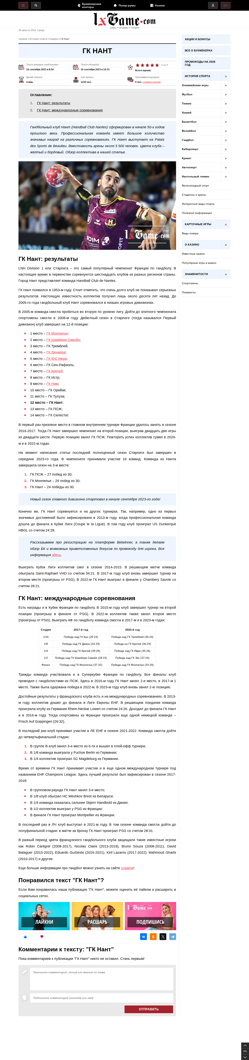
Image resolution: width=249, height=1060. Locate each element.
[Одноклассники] (153, 936)
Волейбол (189, 130)
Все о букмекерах (198, 50)
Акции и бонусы (197, 39)
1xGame (22, 39)
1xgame (127, 868)
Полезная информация (197, 212)
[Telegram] (172, 936)
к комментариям (151, 82)
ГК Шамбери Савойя (63, 340)
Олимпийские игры (195, 85)
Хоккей (186, 112)
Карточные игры (198, 224)
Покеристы (189, 292)
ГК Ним (52, 384)
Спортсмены (190, 283)
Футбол (187, 94)
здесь (56, 555)
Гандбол (54, 39)
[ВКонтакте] (143, 936)
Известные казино (193, 253)
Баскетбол (189, 121)
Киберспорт (190, 149)
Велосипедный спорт (195, 185)
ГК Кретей (54, 371)
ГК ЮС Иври (56, 359)
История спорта (38, 39)
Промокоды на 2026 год (200, 63)
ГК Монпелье (57, 333)
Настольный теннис (195, 176)
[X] (163, 936)
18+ (225, 5)
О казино (192, 244)
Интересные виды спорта (198, 203)
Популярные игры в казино (199, 262)
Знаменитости (196, 274)
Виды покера (190, 233)
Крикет (186, 158)
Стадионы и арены (194, 194)
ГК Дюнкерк (55, 352)
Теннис (186, 103)
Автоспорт (189, 167)
